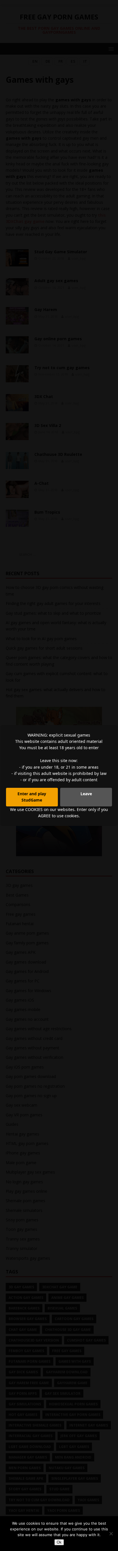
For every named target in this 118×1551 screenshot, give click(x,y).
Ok (59, 1542)
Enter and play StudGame (31, 797)
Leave (86, 793)
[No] (111, 1533)
